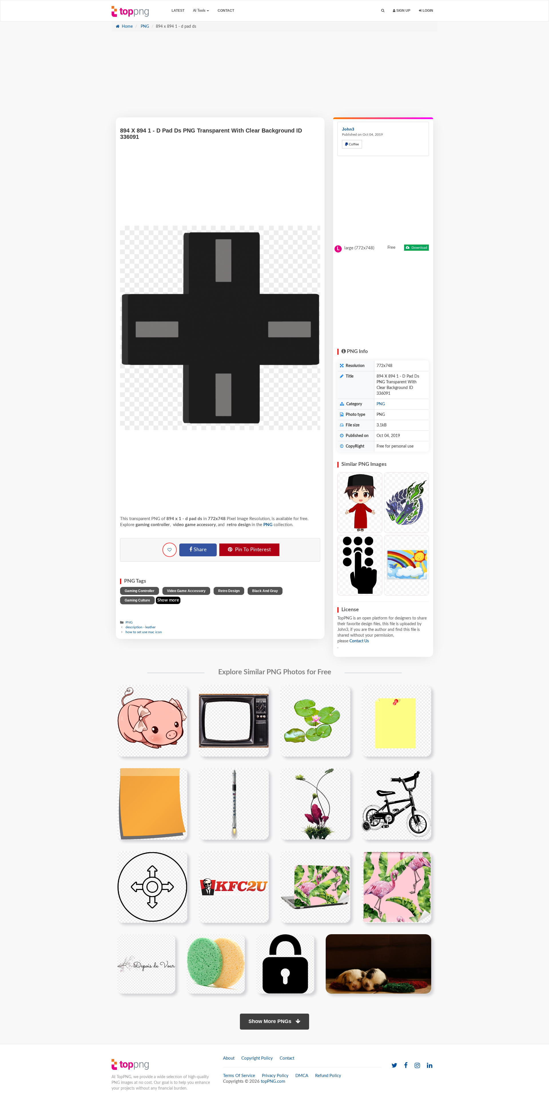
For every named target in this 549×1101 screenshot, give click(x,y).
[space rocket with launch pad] (234, 804)
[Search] (383, 10)
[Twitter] (394, 1065)
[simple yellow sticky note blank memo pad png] (396, 721)
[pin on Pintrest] (179, 692)
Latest (178, 11)
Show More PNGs (270, 1021)
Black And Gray (265, 591)
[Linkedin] (429, 1065)
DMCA (301, 1076)
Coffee (353, 144)
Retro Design (229, 591)
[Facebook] (406, 1065)
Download (419, 247)
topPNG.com (273, 1081)
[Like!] (169, 550)
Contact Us (359, 641)
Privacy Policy (275, 1076)
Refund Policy (328, 1076)
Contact (226, 11)
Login (427, 11)
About (228, 1058)
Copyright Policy (257, 1058)
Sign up (402, 11)
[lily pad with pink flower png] (315, 721)
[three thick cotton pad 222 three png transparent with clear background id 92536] (216, 964)
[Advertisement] (274, 77)
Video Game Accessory (186, 591)
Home (127, 27)
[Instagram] (417, 1065)
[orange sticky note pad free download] (152, 804)
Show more (168, 600)
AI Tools (199, 10)
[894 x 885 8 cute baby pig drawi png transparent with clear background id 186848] (152, 721)
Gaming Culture (137, 600)
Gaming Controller (139, 591)
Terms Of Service (239, 1076)
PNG (144, 27)
